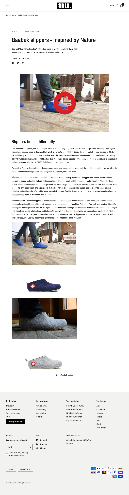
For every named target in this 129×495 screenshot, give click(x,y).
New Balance (101, 427)
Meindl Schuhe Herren (74, 416)
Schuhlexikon (41, 413)
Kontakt (39, 416)
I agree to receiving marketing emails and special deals (18, 454)
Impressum (10, 405)
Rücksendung (41, 409)
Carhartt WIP (100, 409)
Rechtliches (11, 401)
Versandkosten (41, 405)
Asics (98, 405)
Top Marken (101, 401)
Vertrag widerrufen (15, 421)
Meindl (98, 424)
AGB (8, 416)
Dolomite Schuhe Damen (75, 405)
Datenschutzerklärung (13, 409)
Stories (14, 15)
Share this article (20, 58)
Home (7, 15)
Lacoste (99, 416)
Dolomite (99, 413)
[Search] (117, 5)
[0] (121, 5)
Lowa (98, 420)
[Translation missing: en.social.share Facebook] (13, 62)
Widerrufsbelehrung (13, 413)
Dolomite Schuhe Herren (74, 409)
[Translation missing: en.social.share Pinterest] (23, 62)
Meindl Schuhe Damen (74, 413)
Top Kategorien (72, 401)
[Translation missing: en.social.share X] (18, 62)
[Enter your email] (30, 447)
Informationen (42, 401)
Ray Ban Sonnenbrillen (74, 420)
